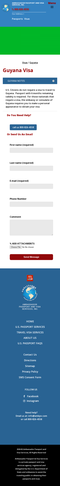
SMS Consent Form (30, 377)
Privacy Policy (30, 371)
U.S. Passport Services (30, 326)
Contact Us (30, 354)
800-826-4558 (21, 9)
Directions (30, 360)
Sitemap (30, 366)
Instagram (33, 400)
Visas (27, 18)
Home (30, 321)
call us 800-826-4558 (23, 127)
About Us (30, 337)
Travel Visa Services (30, 332)
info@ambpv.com (37, 415)
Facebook (32, 396)
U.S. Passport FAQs (30, 343)
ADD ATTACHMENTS (23, 243)
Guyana (34, 62)
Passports (17, 18)
